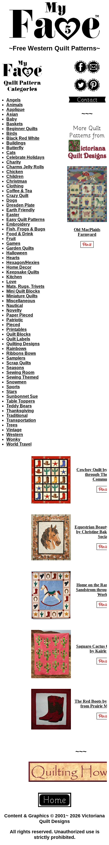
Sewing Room (20, 372)
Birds (11, 133)
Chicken (14, 171)
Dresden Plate (20, 205)
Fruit (11, 238)
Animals (14, 105)
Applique (15, 109)
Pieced (13, 324)
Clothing (15, 186)
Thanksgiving (20, 410)
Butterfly (15, 148)
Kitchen (14, 277)
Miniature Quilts (22, 296)
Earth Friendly (20, 210)
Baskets (14, 124)
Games (13, 243)
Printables (16, 329)
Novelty (14, 310)
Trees (11, 425)
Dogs (11, 200)
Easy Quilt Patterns (25, 219)
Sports (13, 387)
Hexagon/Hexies (22, 262)
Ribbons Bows (21, 353)
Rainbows (16, 348)
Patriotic (14, 320)
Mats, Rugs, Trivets (25, 286)
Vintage (14, 430)
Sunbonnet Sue (22, 396)
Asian (12, 114)
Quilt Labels (18, 339)
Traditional (17, 415)
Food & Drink (19, 234)
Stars (11, 391)
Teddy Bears (19, 406)
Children (15, 176)
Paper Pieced (19, 315)
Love (11, 281)
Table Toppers (20, 401)
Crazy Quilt (17, 195)
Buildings (16, 143)
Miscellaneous (20, 300)
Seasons (15, 367)
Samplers (15, 358)
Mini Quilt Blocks (23, 291)
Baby (11, 119)
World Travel (18, 444)
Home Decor (18, 267)
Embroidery (18, 224)
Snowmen (16, 382)
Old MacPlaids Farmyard (87, 232)
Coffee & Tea (19, 191)
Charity (13, 162)
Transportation (21, 420)
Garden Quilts (20, 248)
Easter (12, 214)
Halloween (16, 253)
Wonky (13, 439)
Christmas (16, 181)
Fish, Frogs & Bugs (25, 229)
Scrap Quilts (18, 363)
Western (14, 434)
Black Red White (22, 138)
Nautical (14, 305)
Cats (11, 152)
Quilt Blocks (18, 334)
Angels (13, 100)
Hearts (13, 257)
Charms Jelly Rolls (25, 167)
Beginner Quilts (22, 128)
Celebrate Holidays (25, 157)
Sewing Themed (22, 377)
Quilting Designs (23, 344)
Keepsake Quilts (22, 272)
